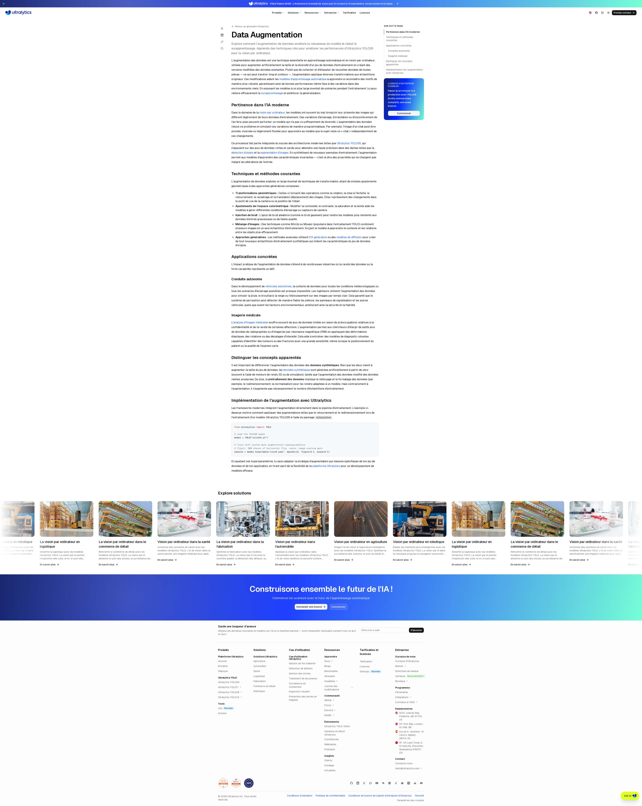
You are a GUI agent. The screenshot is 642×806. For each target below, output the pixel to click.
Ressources (311, 12)
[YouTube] (377, 783)
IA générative (318, 237)
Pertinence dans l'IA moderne (403, 32)
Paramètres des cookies (410, 800)
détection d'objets (242, 152)
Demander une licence (309, 606)
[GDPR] (248, 783)
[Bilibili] (402, 783)
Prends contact (622, 12)
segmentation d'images (274, 152)
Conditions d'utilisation (299, 795)
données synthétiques (296, 369)
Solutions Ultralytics (265, 656)
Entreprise (330, 12)
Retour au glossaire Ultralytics (252, 26)
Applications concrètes (399, 45)
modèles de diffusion (349, 237)
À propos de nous (405, 656)
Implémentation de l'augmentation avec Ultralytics (404, 71)
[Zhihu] (408, 783)
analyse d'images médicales (251, 322)
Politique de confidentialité (330, 795)
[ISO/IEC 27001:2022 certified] (223, 783)
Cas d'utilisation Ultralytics (298, 657)
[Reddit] (415, 783)
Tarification (349, 12)
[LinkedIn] (357, 783)
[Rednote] (389, 783)
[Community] (370, 783)
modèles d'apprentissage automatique (303, 79)
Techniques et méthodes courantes (399, 39)
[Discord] (421, 783)
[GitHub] (351, 783)
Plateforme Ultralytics (230, 656)
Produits (277, 12)
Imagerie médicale (397, 56)
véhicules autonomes (278, 286)
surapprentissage (272, 93)
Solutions (293, 12)
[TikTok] (396, 783)
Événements (331, 722)
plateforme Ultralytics (326, 466)
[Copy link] (222, 42)
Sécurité (419, 795)
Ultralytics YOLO (227, 677)
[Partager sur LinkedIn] (222, 35)
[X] (364, 783)
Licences (365, 12)
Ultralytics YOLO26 (349, 143)
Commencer (404, 113)
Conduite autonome (399, 50)
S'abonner (416, 630)
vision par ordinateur (272, 112)
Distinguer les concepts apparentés (399, 63)
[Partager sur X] (222, 28)
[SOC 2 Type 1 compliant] (236, 783)
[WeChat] (383, 783)
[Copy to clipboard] (374, 426)
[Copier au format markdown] (222, 48)
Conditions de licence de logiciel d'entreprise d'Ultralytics (380, 795)
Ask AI (627, 795)
